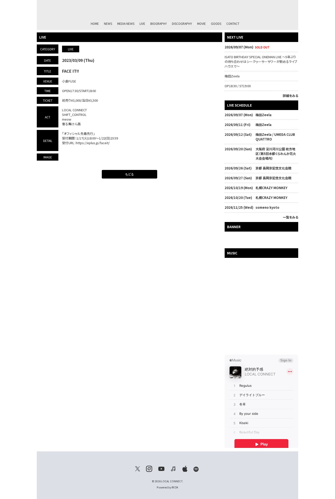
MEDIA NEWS (125, 23)
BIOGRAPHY (158, 23)
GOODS (216, 23)
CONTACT (232, 23)
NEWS (108, 23)
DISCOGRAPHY (182, 23)
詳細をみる (290, 95)
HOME (95, 23)
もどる (129, 174)
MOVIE (201, 23)
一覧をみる (290, 217)
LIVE (142, 23)
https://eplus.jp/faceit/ (93, 142)
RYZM (175, 487)
